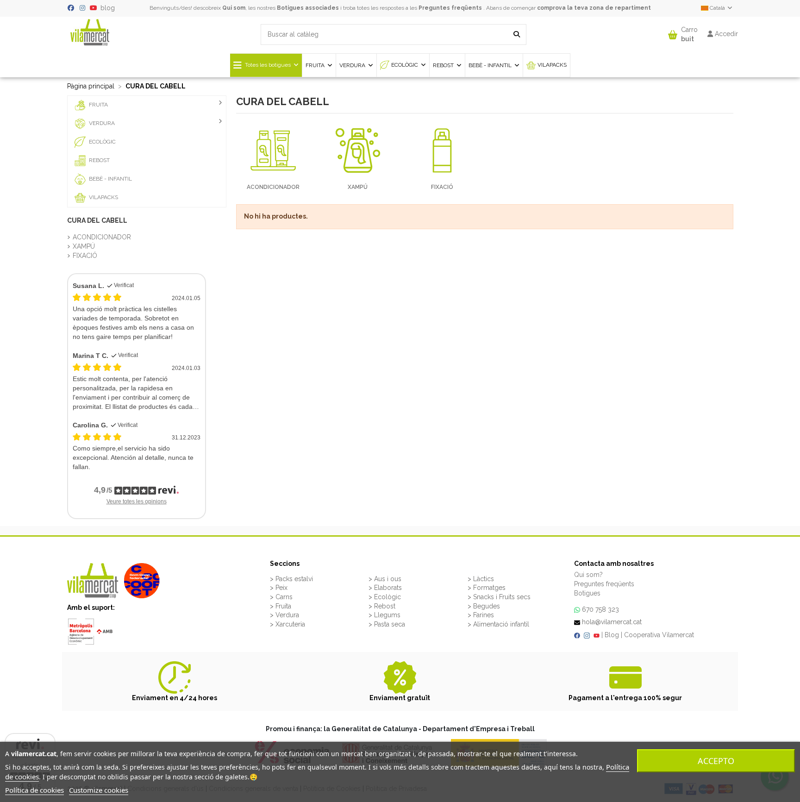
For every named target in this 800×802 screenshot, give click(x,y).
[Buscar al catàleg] (516, 34)
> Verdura (284, 615)
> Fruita (280, 606)
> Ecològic (385, 597)
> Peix (279, 587)
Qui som (233, 8)
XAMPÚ (358, 187)
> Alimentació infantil (498, 624)
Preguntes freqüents (450, 8)
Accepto (716, 760)
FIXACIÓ (442, 187)
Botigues (587, 593)
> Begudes (484, 606)
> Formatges (487, 587)
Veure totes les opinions (136, 501)
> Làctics (481, 579)
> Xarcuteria (287, 624)
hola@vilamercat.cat (612, 622)
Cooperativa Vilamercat (659, 635)
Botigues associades (308, 8)
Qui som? (588, 574)
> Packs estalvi (291, 579)
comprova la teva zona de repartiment (594, 8)
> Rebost (382, 606)
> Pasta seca (387, 624)
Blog (612, 635)
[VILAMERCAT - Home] (89, 31)
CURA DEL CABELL (97, 220)
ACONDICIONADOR (273, 187)
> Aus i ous (385, 579)
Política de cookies (34, 790)
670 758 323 (600, 609)
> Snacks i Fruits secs (499, 597)
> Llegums (384, 615)
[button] (683, 32)
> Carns (281, 597)
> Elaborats (385, 587)
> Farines (481, 615)
